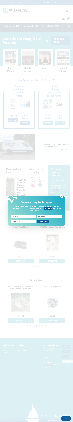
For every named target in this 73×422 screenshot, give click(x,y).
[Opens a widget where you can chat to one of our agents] (66, 418)
